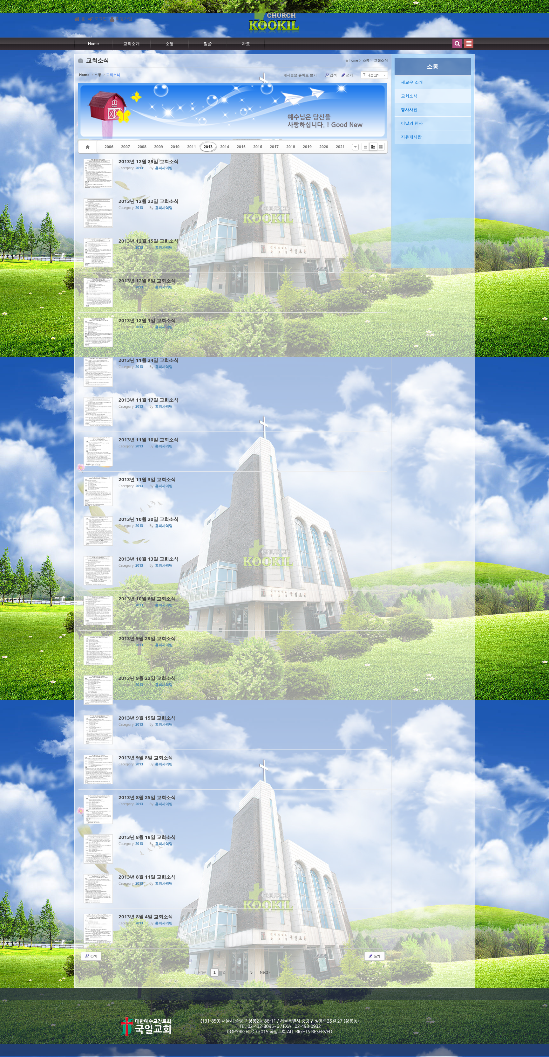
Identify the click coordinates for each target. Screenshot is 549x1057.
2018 (290, 146)
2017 (274, 146)
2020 (323, 146)
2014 (224, 146)
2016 (257, 146)
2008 (142, 146)
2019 (307, 146)
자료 (246, 43)
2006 (109, 146)
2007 (125, 146)
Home (93, 43)
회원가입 (124, 18)
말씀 (208, 43)
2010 (175, 146)
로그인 (100, 18)
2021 (340, 146)
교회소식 (409, 95)
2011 (191, 146)
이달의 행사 (412, 123)
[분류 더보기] (355, 147)
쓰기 (349, 75)
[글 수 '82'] (88, 147)
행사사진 (409, 109)
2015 (241, 146)
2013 (208, 146)
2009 (158, 146)
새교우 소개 (412, 82)
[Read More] (233, 173)
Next (264, 972)
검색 (333, 75)
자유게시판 (411, 137)
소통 (170, 43)
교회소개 (131, 43)
